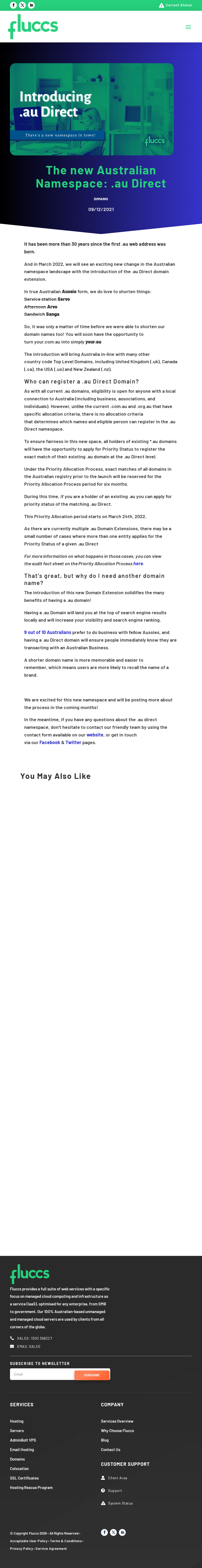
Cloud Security (37, 1104)
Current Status (179, 5)
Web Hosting (35, 797)
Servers (17, 1430)
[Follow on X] (22, 5)
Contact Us (110, 1449)
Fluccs (32, 954)
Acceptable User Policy (28, 1541)
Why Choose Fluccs (117, 1430)
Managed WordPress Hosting (62, 1060)
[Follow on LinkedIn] (31, 5)
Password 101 (42, 1211)
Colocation (19, 1468)
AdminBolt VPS (23, 1440)
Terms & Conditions (66, 1541)
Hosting (16, 1421)
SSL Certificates (24, 1478)
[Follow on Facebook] (13, 5)
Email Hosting (22, 1449)
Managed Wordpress (60, 954)
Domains (101, 199)
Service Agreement (51, 1548)
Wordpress (92, 954)
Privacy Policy (21, 1548)
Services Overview (117, 1421)
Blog (105, 1440)
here (138, 563)
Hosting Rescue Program (31, 1487)
